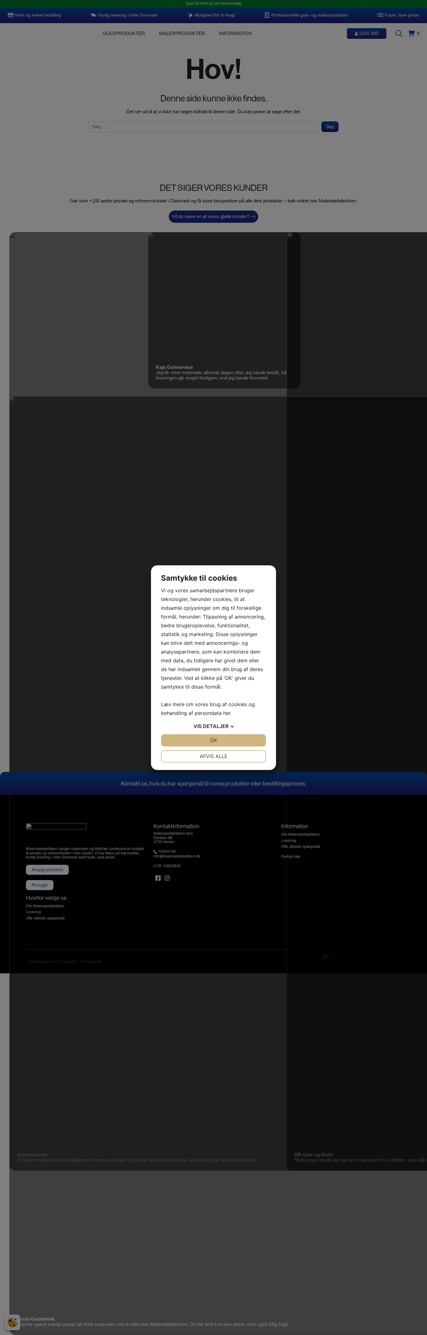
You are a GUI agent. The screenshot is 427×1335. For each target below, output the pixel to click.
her (226, 713)
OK (213, 740)
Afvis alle (214, 756)
